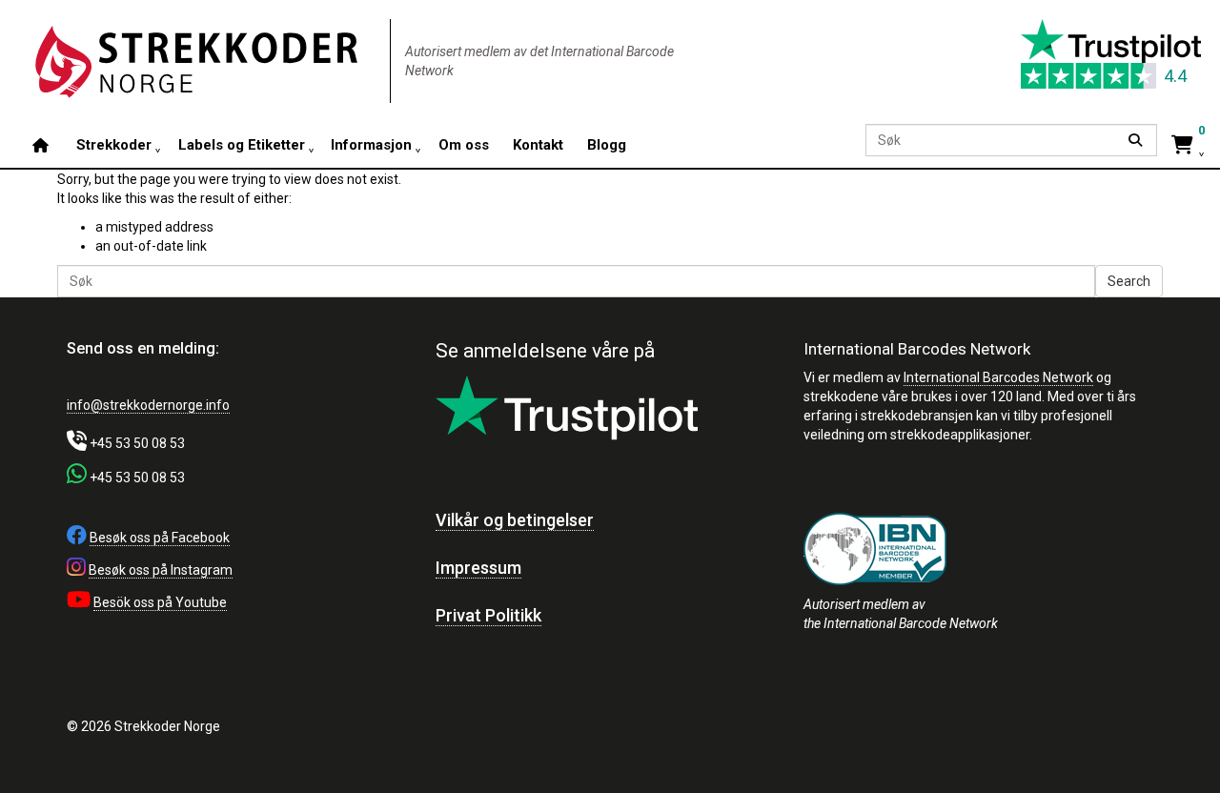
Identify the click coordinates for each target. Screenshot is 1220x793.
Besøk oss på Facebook (160, 537)
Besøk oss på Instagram (161, 570)
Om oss (462, 143)
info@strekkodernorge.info (148, 405)
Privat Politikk (488, 615)
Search (1129, 281)
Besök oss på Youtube (160, 602)
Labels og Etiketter (240, 143)
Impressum (478, 568)
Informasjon (371, 143)
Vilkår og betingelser (515, 520)
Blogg (605, 143)
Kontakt (537, 143)
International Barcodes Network (998, 377)
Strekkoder (114, 143)
